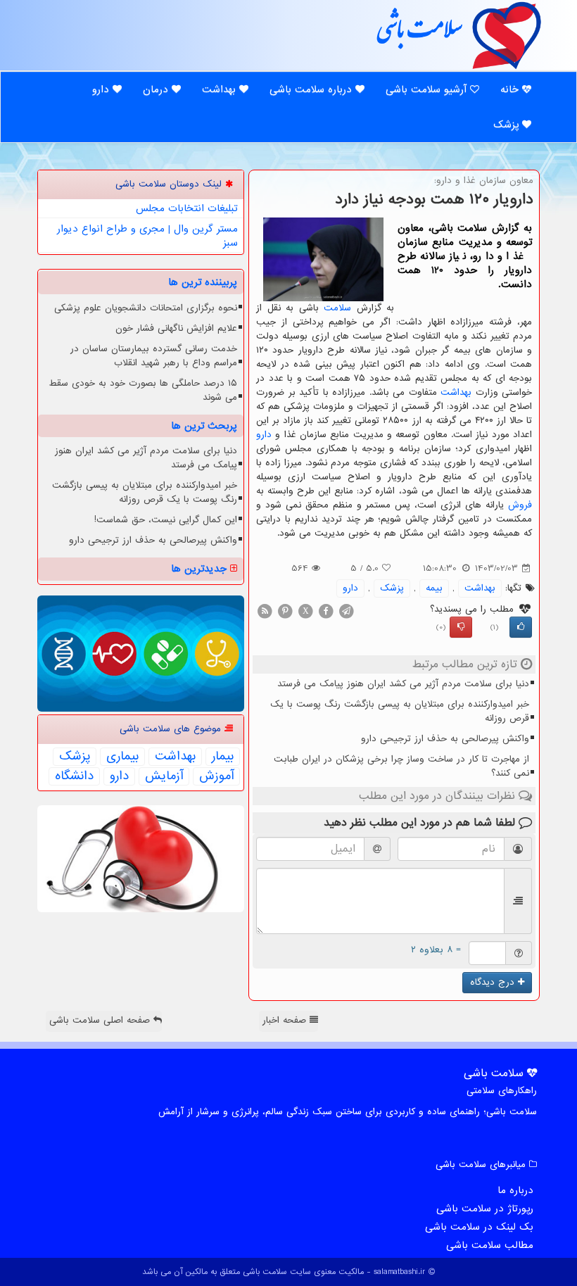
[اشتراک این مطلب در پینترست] (285, 610)
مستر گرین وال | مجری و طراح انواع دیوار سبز (147, 236)
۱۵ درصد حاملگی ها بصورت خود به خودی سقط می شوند (143, 390)
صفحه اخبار (286, 1020)
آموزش (216, 776)
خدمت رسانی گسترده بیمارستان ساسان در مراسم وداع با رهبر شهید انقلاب (153, 356)
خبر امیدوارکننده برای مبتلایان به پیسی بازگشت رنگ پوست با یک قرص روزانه (399, 711)
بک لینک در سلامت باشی (479, 1227)
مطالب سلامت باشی (489, 1245)
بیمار (223, 757)
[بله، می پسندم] (520, 627)
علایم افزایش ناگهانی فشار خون (176, 328)
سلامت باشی (418, 34)
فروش (520, 505)
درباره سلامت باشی (312, 89)
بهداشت (220, 89)
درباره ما (515, 1190)
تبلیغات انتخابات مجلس (187, 208)
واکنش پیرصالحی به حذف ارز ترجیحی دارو (445, 738)
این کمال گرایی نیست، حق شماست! (165, 520)
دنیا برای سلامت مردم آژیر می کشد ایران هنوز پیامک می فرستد (403, 684)
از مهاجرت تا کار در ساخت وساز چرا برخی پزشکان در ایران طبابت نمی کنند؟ (401, 766)
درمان (157, 89)
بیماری (122, 757)
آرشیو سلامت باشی (428, 89)
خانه (511, 89)
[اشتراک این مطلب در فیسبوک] (325, 610)
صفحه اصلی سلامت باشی (101, 1020)
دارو (102, 89)
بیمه (434, 588)
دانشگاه (74, 776)
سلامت (337, 308)
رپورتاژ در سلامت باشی (484, 1208)
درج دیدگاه (494, 982)
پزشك (392, 588)
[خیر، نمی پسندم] (461, 627)
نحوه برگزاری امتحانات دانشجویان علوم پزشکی (145, 308)
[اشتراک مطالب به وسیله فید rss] (264, 610)
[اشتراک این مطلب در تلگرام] (346, 610)
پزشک (507, 124)
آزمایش (164, 776)
